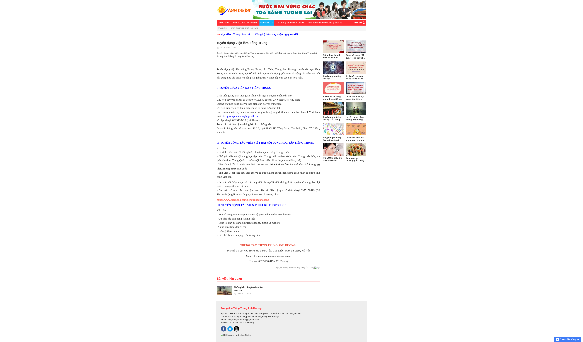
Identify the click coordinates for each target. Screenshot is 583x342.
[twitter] (230, 329)
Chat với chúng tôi (569, 339)
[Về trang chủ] (291, 10)
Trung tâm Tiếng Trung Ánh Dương (241, 308)
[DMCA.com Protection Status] (236, 335)
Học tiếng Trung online (320, 23)
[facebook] (223, 329)
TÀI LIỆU (280, 23)
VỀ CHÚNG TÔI (266, 23)
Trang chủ (223, 23)
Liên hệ (338, 23)
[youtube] (236, 329)
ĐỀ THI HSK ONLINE (296, 23)
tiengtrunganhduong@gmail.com (241, 116)
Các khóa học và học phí (244, 23)
